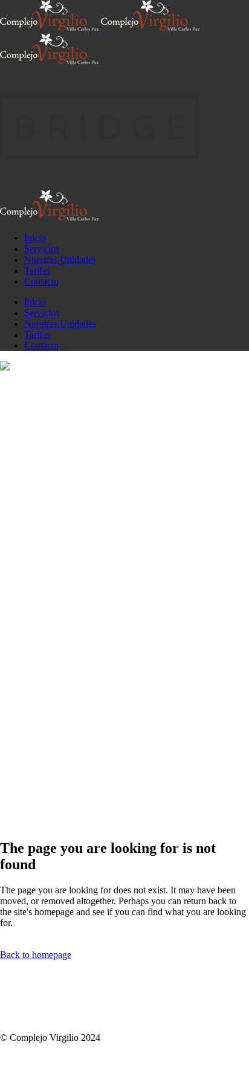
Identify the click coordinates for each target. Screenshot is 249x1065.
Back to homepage (35, 955)
